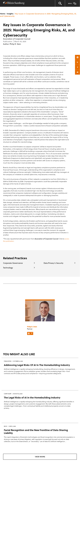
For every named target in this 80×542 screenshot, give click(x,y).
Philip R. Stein (15, 44)
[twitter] (77, 62)
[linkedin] (77, 57)
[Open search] (60, 3)
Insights (10, 13)
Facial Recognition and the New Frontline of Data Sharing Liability (36, 431)
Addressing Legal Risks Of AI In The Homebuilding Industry (37, 365)
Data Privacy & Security (53, 263)
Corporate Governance (13, 263)
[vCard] (31, 333)
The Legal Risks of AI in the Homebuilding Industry (32, 397)
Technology (8, 267)
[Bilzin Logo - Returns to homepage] (13, 3)
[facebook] (77, 67)
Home (2, 13)
